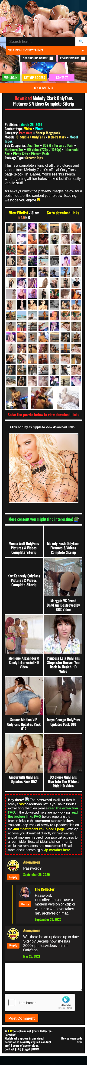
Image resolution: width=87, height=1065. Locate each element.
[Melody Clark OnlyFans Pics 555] (54, 348)
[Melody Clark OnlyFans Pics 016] (54, 228)
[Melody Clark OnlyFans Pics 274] (76, 294)
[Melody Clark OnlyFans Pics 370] (76, 315)
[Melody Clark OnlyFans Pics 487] (11, 348)
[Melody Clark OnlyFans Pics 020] (76, 228)
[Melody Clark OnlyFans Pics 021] (11, 239)
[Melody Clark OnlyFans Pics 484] (65, 337)
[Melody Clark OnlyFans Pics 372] (21, 326)
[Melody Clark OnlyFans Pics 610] (65, 359)
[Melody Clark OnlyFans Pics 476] (32, 337)
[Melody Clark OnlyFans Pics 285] (54, 305)
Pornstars (25, 132)
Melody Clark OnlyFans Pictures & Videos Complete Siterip (43, 100)
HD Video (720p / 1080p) (44, 149)
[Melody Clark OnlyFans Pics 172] (32, 272)
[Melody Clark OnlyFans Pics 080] (32, 250)
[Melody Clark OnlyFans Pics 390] (43, 326)
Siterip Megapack (48, 132)
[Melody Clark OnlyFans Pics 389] (32, 326)
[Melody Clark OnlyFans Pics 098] (76, 250)
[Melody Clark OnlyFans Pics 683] (43, 381)
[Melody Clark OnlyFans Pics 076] (11, 250)
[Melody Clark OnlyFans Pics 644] (21, 370)
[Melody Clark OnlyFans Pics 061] (21, 239)
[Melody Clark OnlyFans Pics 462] (21, 337)
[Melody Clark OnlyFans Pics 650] (54, 370)
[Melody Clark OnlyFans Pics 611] (76, 359)
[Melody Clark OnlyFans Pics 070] (54, 239)
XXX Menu (43, 88)
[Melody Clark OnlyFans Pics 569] (76, 348)
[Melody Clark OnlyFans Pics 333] (32, 315)
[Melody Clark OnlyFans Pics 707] (76, 381)
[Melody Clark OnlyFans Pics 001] (11, 228)
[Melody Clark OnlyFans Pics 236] (43, 294)
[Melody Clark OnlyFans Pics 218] (65, 283)
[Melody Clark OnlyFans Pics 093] (54, 250)
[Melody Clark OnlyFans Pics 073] (76, 239)
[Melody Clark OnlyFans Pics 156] (11, 272)
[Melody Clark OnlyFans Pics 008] (32, 228)
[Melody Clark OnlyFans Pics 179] (76, 272)
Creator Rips (34, 157)
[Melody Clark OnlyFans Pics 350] (43, 315)
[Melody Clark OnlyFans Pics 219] (76, 283)
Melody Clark (57, 136)
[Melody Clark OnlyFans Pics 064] (32, 239)
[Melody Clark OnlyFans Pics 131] (32, 261)
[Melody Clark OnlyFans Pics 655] (11, 381)
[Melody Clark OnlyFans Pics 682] (32, 381)
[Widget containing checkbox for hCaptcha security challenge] (40, 1002)
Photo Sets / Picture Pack (31, 153)
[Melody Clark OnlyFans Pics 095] (65, 250)
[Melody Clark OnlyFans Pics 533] (43, 348)
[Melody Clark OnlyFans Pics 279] (21, 305)
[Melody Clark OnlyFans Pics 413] (54, 326)
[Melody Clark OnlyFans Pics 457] (11, 337)
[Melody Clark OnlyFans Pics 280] (32, 305)
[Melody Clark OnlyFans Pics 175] (54, 272)
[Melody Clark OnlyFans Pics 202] (32, 283)
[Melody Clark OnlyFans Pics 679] (21, 381)
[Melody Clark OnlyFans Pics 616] (11, 370)
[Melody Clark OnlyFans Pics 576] (32, 359)
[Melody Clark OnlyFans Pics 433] (76, 326)
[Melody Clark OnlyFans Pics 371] (11, 326)
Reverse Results (70, 58)
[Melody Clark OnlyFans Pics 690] (65, 381)
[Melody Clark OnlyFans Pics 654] (76, 370)
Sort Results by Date (35, 58)
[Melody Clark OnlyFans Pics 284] (43, 305)
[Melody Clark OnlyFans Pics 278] (11, 305)
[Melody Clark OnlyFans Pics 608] (43, 359)
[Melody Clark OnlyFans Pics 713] (18, 398)
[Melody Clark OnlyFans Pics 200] (21, 283)
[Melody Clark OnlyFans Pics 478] (43, 337)
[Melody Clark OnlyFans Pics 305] (11, 315)
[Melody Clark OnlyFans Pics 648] (43, 370)
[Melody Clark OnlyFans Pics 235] (32, 294)
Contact (9, 1049)
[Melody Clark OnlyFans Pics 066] (43, 239)
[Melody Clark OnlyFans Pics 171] (21, 272)
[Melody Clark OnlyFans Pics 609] (54, 359)
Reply (13, 877)
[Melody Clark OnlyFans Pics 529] (21, 348)
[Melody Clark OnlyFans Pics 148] (43, 261)
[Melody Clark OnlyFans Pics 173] (43, 272)
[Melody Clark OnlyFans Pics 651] (65, 370)
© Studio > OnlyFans (30, 136)
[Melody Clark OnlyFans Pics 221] (11, 294)
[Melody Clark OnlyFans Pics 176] (65, 272)
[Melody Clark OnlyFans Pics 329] (21, 315)
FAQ (18, 1049)
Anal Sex (33, 145)
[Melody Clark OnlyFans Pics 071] (65, 239)
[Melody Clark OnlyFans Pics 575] (21, 359)
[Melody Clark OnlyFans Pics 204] (54, 283)
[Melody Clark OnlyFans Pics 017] (65, 228)
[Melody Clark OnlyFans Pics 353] (54, 315)
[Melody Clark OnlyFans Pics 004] (21, 228)
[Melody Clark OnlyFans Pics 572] (11, 359)
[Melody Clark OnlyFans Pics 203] (43, 283)
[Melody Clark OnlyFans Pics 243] (65, 294)
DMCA (35, 1049)
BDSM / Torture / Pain (58, 145)
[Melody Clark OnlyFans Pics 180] (11, 283)
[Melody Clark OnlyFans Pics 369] (65, 315)
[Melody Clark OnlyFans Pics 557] (65, 348)
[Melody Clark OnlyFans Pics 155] (76, 261)
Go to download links (63, 212)
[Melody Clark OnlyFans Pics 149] (54, 261)
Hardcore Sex (14, 149)
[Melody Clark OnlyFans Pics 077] (21, 250)
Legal (26, 1049)
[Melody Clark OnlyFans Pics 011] (43, 228)
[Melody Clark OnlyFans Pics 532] (32, 348)
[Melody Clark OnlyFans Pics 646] (32, 370)
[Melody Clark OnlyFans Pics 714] (43, 398)
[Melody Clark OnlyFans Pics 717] (69, 398)
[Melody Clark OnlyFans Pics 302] (76, 305)
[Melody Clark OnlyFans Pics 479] (54, 337)
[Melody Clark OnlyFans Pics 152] (65, 261)
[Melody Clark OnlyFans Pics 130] (21, 261)
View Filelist (18, 212)
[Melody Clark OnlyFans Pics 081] (43, 250)
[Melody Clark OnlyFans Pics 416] (65, 326)
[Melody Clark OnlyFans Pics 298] (65, 305)
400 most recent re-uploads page (39, 829)
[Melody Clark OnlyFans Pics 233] (21, 294)
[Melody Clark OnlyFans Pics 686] (54, 381)
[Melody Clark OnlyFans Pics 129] (11, 261)
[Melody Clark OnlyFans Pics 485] (76, 337)
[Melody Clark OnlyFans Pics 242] (54, 294)
